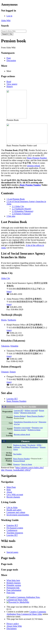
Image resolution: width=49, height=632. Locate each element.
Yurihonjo (11, 320)
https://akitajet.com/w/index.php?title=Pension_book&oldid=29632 (22, 468)
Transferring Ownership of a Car (25, 422)
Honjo (4, 320)
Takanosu (5, 346)
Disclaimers (12, 628)
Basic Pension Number (37, 158)
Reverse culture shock (22, 434)
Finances (16, 464)
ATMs (39, 445)
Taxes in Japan (26, 464)
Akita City (5, 278)
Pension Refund (20, 416)
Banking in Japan (19, 445)
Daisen (13, 372)
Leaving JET (12, 399)
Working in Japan (33, 430)
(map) (9, 291)
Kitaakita (14, 346)
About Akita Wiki (14, 626)
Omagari (5, 372)
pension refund (33, 165)
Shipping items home (28, 413)
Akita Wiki (5, 20)
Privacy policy (13, 623)
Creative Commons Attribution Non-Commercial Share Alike (26, 613)
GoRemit (16, 447)
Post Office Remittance (29, 447)
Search (5, 25)
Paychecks (31, 445)
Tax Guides (17, 454)
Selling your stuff (31, 410)
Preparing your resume (22, 428)
